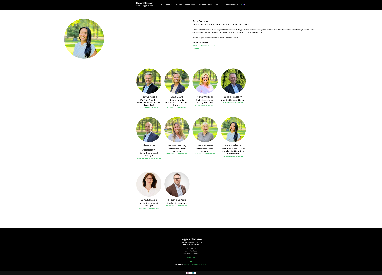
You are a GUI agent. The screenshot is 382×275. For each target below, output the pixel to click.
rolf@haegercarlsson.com (148, 107)
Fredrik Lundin (177, 199)
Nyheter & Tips (205, 5)
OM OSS (179, 5)
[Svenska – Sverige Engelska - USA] (243, 4)
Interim (205, 264)
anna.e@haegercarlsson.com (177, 153)
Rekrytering (186, 264)
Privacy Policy (191, 257)
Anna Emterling (177, 145)
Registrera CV (232, 5)
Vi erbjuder (190, 5)
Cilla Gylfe (177, 96)
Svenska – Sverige (241, 4)
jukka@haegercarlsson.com (233, 102)
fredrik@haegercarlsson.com (177, 205)
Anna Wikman (205, 96)
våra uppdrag (166, 5)
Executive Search (196, 264)
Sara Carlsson (233, 145)
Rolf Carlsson (149, 96)
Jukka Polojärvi (233, 96)
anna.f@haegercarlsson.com (205, 153)
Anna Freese (205, 145)
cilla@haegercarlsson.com (177, 107)
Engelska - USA (244, 4)
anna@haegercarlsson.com (205, 105)
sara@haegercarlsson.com (203, 45)
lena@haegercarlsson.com (149, 208)
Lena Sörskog (149, 199)
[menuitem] (188, 273)
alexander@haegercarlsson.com (149, 158)
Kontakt (219, 5)
